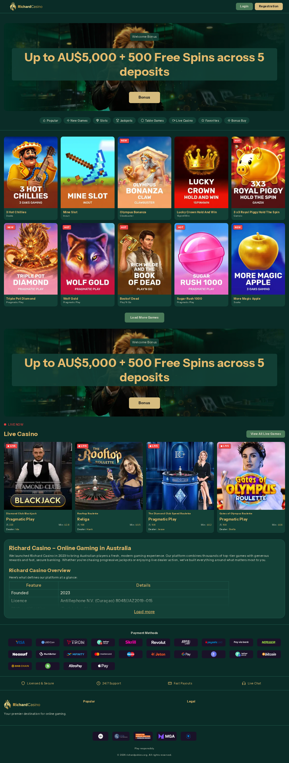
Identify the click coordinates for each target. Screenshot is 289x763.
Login (244, 6)
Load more (144, 611)
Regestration (269, 6)
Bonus (144, 97)
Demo (33, 176)
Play (33, 167)
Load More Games (144, 317)
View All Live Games (266, 433)
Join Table (40, 475)
